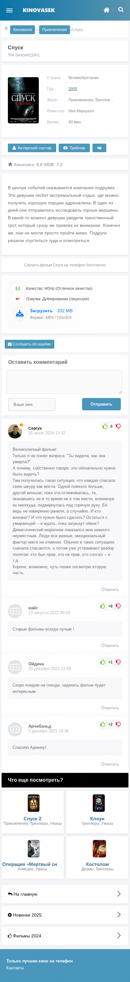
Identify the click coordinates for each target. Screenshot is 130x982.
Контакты (15, 968)
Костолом (97, 864)
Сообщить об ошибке (31, 344)
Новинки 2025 (27, 914)
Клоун (97, 818)
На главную (25, 894)
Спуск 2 (32, 818)
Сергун (35, 428)
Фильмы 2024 (26, 935)
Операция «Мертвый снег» (33, 864)
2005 (72, 89)
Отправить (101, 404)
